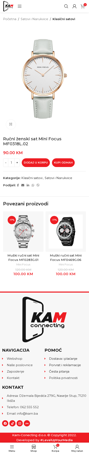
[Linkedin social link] (27, 185)
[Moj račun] (74, 6)
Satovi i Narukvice (34, 19)
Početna (9, 19)
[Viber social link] (38, 185)
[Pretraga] (66, 6)
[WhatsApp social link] (32, 185)
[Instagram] (20, 423)
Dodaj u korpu (36, 162)
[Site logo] (8, 6)
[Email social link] (22, 185)
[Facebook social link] (18, 185)
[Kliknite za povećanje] (11, 124)
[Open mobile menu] (20, 6)
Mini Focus (23, 264)
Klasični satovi (64, 19)
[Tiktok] (12, 423)
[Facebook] (5, 423)
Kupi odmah (63, 162)
